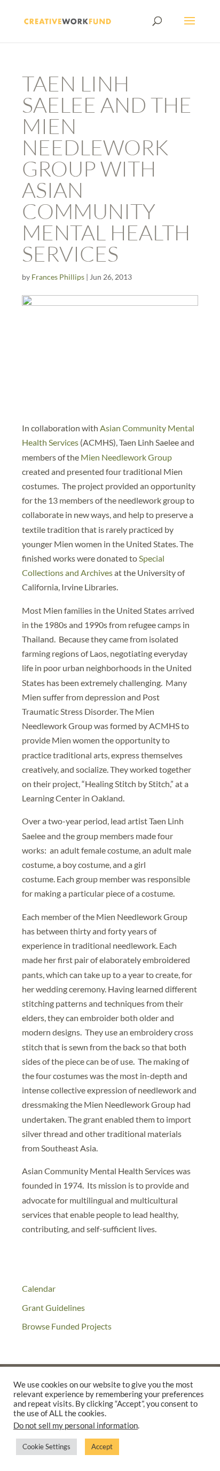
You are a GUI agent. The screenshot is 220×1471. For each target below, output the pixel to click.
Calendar (39, 1288)
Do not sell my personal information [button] (75, 1425)
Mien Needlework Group (126, 457)
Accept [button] (102, 1446)
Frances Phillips (58, 276)
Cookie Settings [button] (46, 1446)
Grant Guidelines (53, 1307)
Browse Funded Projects (67, 1326)
